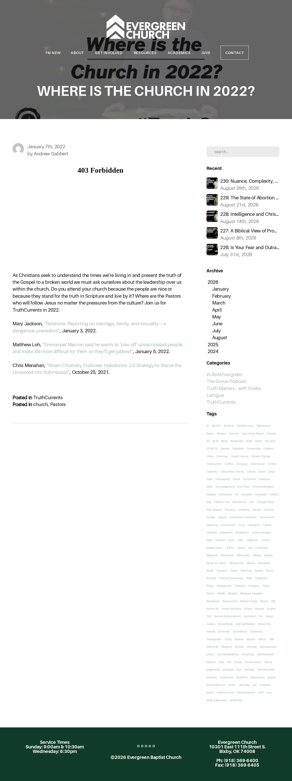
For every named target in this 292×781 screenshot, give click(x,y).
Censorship (254, 448)
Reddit (221, 593)
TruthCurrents (48, 397)
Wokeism (226, 646)
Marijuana (212, 555)
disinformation (265, 654)
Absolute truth (245, 425)
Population (261, 578)
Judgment (252, 540)
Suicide (210, 631)
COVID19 (212, 448)
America (234, 433)
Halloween (254, 525)
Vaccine (251, 639)
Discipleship (222, 479)
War (271, 639)
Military (257, 555)
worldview (235, 700)
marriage (249, 669)
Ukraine (239, 639)
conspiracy (248, 654)
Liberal (241, 547)
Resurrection (230, 601)
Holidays (211, 532)
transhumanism (246, 692)
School (248, 608)
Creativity (212, 471)
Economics (249, 479)
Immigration (242, 532)
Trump (228, 639)
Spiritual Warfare (245, 624)
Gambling (243, 509)
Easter (236, 479)
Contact (234, 52)
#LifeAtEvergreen (224, 374)
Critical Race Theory (232, 471)
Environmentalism (263, 486)
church (40, 404)
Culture (251, 471)
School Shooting (231, 608)
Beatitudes (236, 441)
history (268, 662)
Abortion (229, 425)
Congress (241, 464)
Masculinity (227, 555)
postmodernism (215, 685)
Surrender (224, 631)
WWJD (262, 639)
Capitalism (238, 448)
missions (211, 677)
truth (260, 692)
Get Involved (109, 52)
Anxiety (271, 433)
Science (259, 608)
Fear (251, 502)
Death (261, 471)
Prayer (210, 586)
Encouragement (225, 486)
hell (229, 662)
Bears (224, 441)
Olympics (221, 570)
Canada (224, 448)
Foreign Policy (265, 502)
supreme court (225, 692)
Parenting (246, 570)
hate (221, 662)
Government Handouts (243, 517)
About (78, 52)
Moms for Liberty (216, 563)
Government (228, 525)
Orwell (233, 570)
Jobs (240, 540)
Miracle (268, 555)
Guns (241, 525)
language (228, 669)
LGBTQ (229, 547)
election (211, 662)
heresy (238, 662)
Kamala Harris (214, 547)
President (240, 586)
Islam (209, 540)
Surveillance (240, 631)
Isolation (220, 540)
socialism (265, 685)
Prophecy (254, 586)
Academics (180, 52)
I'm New (53, 52)
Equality (211, 494)
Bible (249, 441)
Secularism (249, 616)
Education (265, 479)
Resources (146, 52)
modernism (226, 677)
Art (208, 441)
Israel (231, 540)
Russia (264, 601)
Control (272, 464)
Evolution (246, 494)
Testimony (256, 631)
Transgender (214, 639)
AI (207, 425)
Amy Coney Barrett (253, 433)
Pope (249, 578)
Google (210, 517)
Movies (251, 563)
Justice (265, 540)
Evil (236, 494)
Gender (256, 509)
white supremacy (216, 700)
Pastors (58, 404)
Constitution (257, 464)
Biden (258, 441)
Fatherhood (239, 502)
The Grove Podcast (226, 381)
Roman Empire (249, 601)
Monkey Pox (236, 563)
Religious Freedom (251, 593)
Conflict (228, 464)
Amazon (222, 433)
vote (268, 692)
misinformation (266, 669)
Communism (214, 464)
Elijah (209, 486)
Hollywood (225, 532)
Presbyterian (224, 586)
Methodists (243, 555)
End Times (243, 486)
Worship (252, 646)
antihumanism (268, 646)
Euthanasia (225, 494)
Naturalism (264, 563)
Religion (232, 593)
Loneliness (261, 547)
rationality (244, 685)
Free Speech (214, 509)
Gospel (222, 517)
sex (255, 685)
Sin (261, 616)
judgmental (213, 669)
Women (239, 646)
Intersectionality (261, 532)
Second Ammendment (227, 616)
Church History (239, 456)
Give (206, 52)
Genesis (269, 509)
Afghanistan (264, 425)
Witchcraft (212, 646)
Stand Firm (264, 624)
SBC (273, 601)
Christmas (222, 456)
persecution (257, 677)
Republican (213, 601)
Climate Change (260, 456)
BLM (215, 441)
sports (210, 692)
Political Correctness (231, 578)
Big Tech (270, 441)
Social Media (225, 624)
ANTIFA (216, 425)
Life (250, 547)
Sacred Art (212, 608)
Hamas (267, 525)
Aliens (210, 433)
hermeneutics (253, 662)
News (209, 570)
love (238, 669)
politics (271, 677)
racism (232, 685)
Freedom (229, 509)
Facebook (261, 494)
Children (268, 448)
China (209, 456)
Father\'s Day (221, 502)
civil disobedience (228, 654)
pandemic (242, 677)
